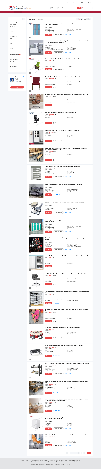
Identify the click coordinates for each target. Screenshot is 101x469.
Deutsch (46, 461)
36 (35, 453)
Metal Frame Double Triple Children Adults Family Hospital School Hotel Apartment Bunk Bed (67, 363)
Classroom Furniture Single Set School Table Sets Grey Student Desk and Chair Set (64, 202)
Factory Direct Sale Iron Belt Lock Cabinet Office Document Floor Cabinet (62, 130)
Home (11, 11)
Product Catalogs (14, 69)
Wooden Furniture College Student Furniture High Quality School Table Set (62, 327)
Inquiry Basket (68, 34)
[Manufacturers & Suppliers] (15, 2)
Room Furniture (13, 24)
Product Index (71, 460)
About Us (25, 11)
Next (88, 453)
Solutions (32, 11)
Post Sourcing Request (88, 7)
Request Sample (59, 34)
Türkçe (71, 461)
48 (37, 453)
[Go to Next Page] (90, 19)
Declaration (62, 464)
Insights (80, 460)
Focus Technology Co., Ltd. (43, 464)
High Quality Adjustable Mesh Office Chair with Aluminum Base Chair (61, 112)
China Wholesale (45, 460)
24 (32, 453)
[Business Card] (23, 76)
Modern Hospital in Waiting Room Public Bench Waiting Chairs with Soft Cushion (64, 345)
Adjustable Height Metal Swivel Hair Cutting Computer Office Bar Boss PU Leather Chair (65, 273)
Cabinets (11, 33)
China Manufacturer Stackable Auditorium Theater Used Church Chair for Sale (63, 76)
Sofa (11, 41)
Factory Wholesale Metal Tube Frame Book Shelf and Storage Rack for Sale (62, 166)
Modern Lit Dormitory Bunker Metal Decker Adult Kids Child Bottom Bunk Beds (63, 184)
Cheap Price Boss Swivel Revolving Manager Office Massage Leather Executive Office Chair (66, 94)
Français (33, 461)
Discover (39, 11)
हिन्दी (64, 461)
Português (29, 461)
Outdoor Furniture (13, 36)
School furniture (13, 26)
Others (11, 48)
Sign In (63, 2)
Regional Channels (64, 460)
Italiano (43, 461)
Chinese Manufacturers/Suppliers (36, 460)
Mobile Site (76, 460)
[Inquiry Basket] (79, 2)
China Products (27, 460)
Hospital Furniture (13, 45)
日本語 (61, 461)
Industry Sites (58, 460)
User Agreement (57, 464)
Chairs (11, 29)
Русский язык (38, 461)
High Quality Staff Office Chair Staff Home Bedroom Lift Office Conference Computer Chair (66, 435)
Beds (11, 38)
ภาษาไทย (67, 461)
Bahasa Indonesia (81, 461)
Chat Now (18, 81)
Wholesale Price (52, 460)
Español (25, 461)
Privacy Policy (68, 464)
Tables (11, 31)
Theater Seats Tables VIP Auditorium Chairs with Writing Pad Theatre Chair (62, 58)
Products (18, 11)
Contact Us (46, 11)
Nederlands (51, 461)
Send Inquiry (48, 34)
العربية (55, 461)
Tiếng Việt (75, 461)
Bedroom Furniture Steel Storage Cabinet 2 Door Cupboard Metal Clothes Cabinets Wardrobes (67, 255)
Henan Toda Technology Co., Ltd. (24, 6)
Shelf (11, 43)
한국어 (58, 461)
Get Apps (84, 2)
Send (17, 87)
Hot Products (22, 460)
